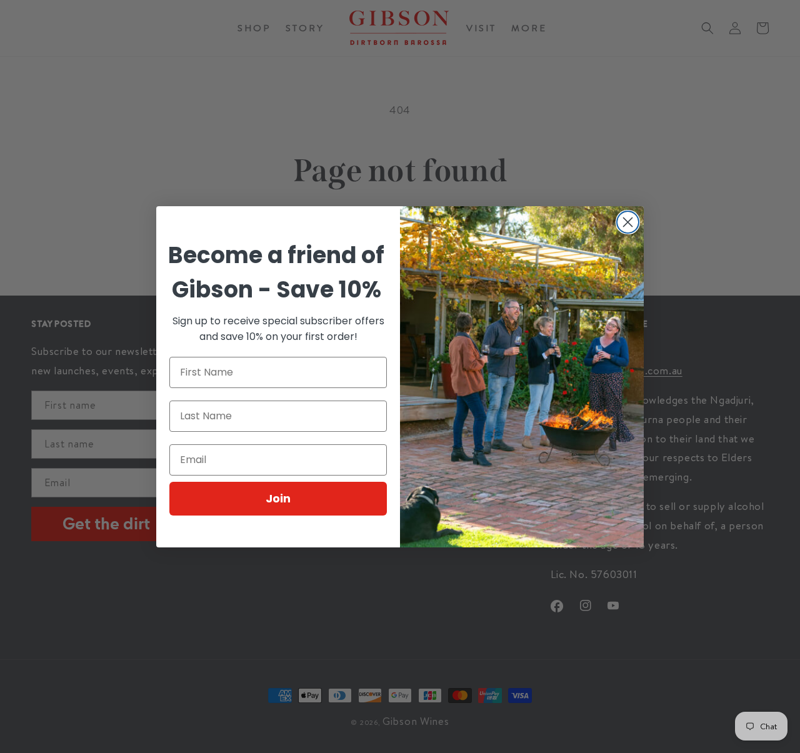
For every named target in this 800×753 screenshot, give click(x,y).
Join (278, 498)
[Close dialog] (628, 222)
